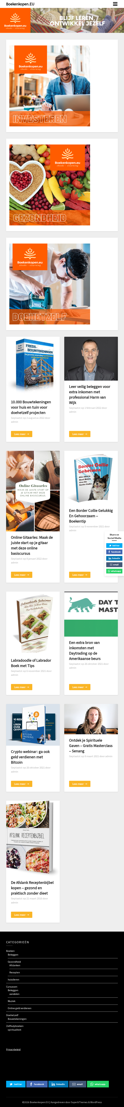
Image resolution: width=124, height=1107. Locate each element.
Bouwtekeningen (17, 1018)
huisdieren (13, 979)
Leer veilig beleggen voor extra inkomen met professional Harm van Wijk (89, 394)
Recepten (14, 972)
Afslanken (14, 965)
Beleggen (13, 954)
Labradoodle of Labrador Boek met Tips (31, 662)
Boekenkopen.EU (20, 3)
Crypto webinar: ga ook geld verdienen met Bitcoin (30, 757)
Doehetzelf (12, 1015)
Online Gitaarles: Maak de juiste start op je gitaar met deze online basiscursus (32, 545)
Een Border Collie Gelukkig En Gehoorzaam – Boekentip (91, 515)
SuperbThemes (79, 1102)
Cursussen (11, 986)
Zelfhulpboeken (14, 1026)
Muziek (11, 1001)
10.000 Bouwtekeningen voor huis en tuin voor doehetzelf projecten (31, 407)
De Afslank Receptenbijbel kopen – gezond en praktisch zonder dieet (32, 888)
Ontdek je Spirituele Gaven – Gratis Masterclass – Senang (91, 745)
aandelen (14, 994)
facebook (39, 1084)
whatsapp (100, 1084)
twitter (18, 1084)
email (80, 1084)
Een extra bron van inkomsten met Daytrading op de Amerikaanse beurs (85, 650)
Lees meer (21, 434)
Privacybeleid (13, 1049)
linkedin (60, 1084)
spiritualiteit (14, 1029)
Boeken (10, 950)
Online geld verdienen (19, 1008)
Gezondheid (14, 961)
